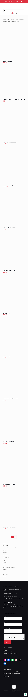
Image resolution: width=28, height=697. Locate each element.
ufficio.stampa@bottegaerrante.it (12, 673)
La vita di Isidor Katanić (9, 527)
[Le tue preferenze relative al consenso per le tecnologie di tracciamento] (25, 694)
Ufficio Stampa (8, 647)
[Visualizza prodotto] (24, 28)
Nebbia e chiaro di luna (9, 227)
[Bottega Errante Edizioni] (14, 5)
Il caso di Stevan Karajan (9, 142)
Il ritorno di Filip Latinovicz (10, 398)
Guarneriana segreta (8, 441)
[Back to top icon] (14, 687)
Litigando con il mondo (9, 484)
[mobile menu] (26, 6)
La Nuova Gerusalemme (9, 270)
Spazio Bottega (15, 604)
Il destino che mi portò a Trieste (12, 185)
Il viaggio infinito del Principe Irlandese (14, 99)
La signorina (6, 313)
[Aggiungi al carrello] (24, 26)
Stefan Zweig (6, 356)
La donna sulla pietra (8, 61)
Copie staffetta (7, 669)
